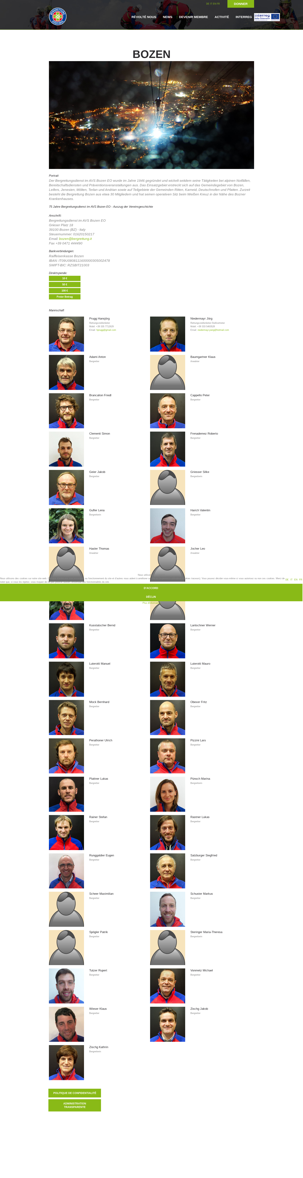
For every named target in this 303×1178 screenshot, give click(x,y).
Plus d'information (152, 603)
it (291, 579)
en (295, 579)
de (287, 579)
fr (300, 579)
